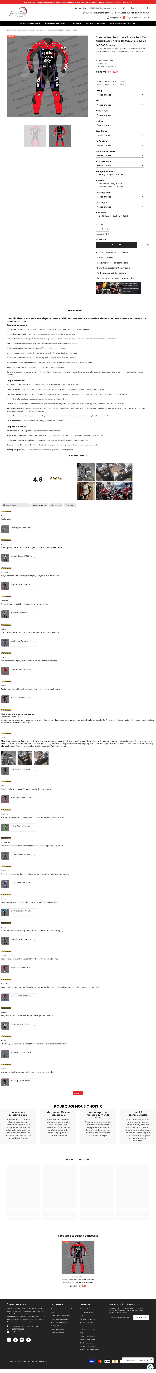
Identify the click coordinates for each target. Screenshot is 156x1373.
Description (75, 310)
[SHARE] (147, 245)
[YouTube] (28, 1340)
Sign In (146, 18)
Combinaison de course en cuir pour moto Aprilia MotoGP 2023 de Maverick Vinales (78, 1281)
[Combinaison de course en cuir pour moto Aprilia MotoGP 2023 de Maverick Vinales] (78, 1257)
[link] (18, 1126)
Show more (78, 1093)
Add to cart (116, 244)
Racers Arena (108, 61)
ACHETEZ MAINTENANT (124, 2)
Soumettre (141, 1317)
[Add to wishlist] (142, 245)
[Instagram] (15, 1340)
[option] (47, 76)
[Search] (139, 8)
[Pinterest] (22, 1340)
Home (9, 30)
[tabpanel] (78, 800)
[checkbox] (70, 505)
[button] (86, 472)
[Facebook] (9, 1340)
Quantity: (99, 224)
